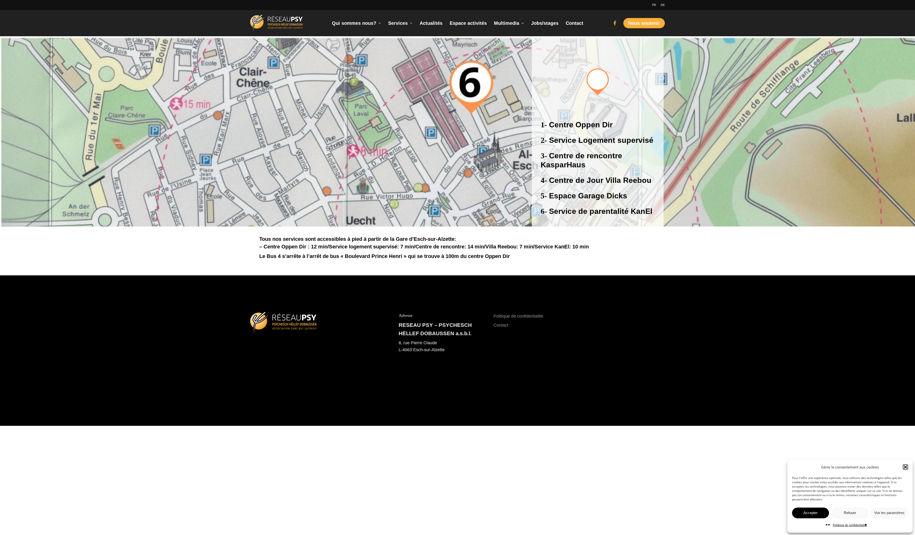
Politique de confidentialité (850, 525)
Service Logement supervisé (601, 140)
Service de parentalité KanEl (600, 211)
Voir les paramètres (889, 513)
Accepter (810, 513)
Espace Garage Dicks (588, 195)
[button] (905, 467)
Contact (500, 325)
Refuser (850, 513)
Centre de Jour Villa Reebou (600, 180)
